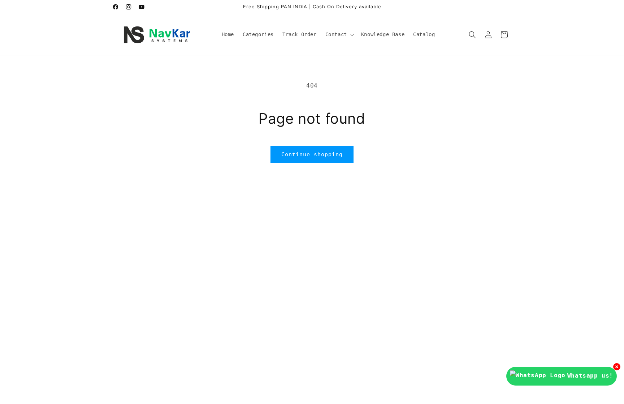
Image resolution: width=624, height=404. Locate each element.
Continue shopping (312, 154)
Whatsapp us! (590, 375)
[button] (339, 34)
